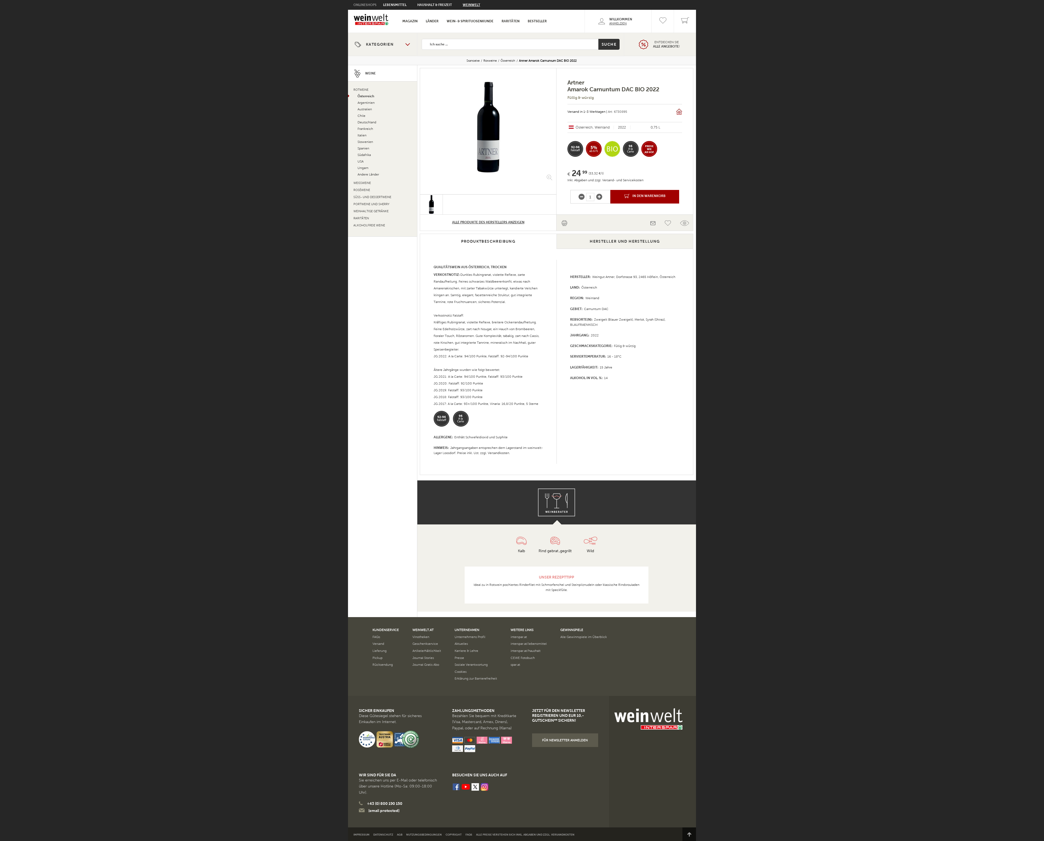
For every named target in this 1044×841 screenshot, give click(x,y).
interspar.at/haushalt (525, 651)
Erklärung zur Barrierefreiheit (476, 678)
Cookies (461, 672)
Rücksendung (382, 665)
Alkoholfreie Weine (369, 225)
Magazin (410, 21)
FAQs (376, 637)
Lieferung (379, 651)
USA (360, 161)
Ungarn (363, 168)
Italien (362, 135)
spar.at (515, 665)
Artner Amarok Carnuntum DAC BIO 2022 (548, 60)
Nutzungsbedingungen (424, 834)
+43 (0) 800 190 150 (384, 803)
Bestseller (537, 21)
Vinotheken (420, 637)
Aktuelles (461, 644)
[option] (488, 127)
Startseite (473, 60)
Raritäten (511, 21)
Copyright (454, 834)
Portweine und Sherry (371, 204)
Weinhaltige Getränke (371, 211)
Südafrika (364, 155)
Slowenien (365, 142)
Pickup (377, 658)
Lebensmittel (394, 5)
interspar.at (519, 637)
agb (399, 834)
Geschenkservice (425, 644)
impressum (361, 834)
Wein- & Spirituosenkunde (470, 21)
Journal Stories (423, 658)
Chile (361, 116)
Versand (378, 644)
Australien (365, 109)
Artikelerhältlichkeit (426, 651)
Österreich (508, 60)
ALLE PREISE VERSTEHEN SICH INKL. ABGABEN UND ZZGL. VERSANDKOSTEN (525, 834)
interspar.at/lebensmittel (529, 644)
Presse (459, 658)
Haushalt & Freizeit (434, 5)
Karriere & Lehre (466, 651)
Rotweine (490, 60)
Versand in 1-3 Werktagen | (587, 112)
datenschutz (383, 834)
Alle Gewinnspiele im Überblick (583, 637)
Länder (432, 21)
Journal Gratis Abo (425, 665)
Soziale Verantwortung (471, 665)
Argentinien (366, 103)
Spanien (363, 148)
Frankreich (365, 129)
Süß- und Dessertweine (372, 197)
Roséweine (361, 190)
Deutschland (367, 122)
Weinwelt (471, 5)
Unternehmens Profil (470, 637)
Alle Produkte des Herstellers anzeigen (488, 222)
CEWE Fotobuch (523, 658)
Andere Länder (368, 174)
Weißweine (362, 183)
